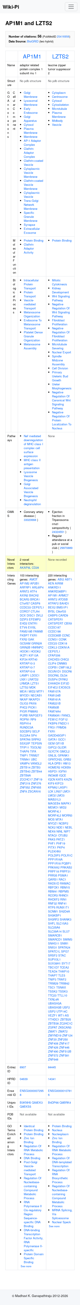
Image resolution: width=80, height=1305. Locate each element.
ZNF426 (53, 1047)
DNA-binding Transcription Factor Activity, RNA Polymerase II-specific (33, 1240)
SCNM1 (53, 911)
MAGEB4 (54, 803)
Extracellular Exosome (32, 230)
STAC (62, 955)
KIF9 (51, 783)
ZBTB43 (25, 771)
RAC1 (62, 879)
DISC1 (31, 615)
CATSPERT (55, 623)
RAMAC (65, 883)
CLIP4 (52, 663)
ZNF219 (25, 783)
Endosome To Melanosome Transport (33, 324)
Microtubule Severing (59, 346)
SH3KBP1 (54, 915)
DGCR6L (53, 675)
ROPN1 (25, 719)
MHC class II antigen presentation (32, 464)
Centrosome (60, 96)
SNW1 (64, 943)
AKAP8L (25, 567)
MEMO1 (53, 807)
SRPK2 (36, 739)
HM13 (66, 763)
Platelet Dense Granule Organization (33, 336)
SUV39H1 (54, 963)
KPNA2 (53, 787)
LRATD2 (33, 679)
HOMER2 (54, 767)
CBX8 (68, 623)
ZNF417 (64, 1043)
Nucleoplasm (60, 1134)
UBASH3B (55, 1007)
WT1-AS (63, 1015)
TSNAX (61, 987)
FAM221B (54, 703)
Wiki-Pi (11, 7)
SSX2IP (25, 743)
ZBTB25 (65, 1019)
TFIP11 (24, 747)
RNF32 (52, 903)
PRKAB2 (66, 867)
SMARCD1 (55, 939)
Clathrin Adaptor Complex (29, 152)
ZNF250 (63, 1039)
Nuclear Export (61, 352)
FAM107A (54, 691)
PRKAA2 (54, 867)
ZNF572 (53, 1055)
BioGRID (32, 41)
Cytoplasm (59, 92)
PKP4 (61, 847)
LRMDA (25, 683)
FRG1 (52, 727)
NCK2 (52, 827)
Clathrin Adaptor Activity (29, 248)
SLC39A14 (55, 931)
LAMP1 (24, 675)
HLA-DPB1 (55, 763)
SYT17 (66, 963)
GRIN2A (36, 643)
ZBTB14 (25, 767)
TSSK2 (52, 991)
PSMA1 (63, 875)
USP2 (52, 1011)
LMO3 (60, 795)
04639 (24, 1079)
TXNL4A (53, 999)
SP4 (34, 735)
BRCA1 (35, 599)
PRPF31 (65, 871)
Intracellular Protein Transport (31, 284)
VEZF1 (52, 1015)
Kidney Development (60, 290)
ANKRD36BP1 (57, 591)
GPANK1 (63, 755)
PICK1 (32, 707)
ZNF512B (65, 1051)
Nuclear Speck (61, 1222)
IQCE (62, 775)
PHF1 (51, 843)
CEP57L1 (38, 607)
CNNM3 (62, 663)
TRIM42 (64, 983)
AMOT (33, 579)
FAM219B (26, 631)
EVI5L (32, 627)
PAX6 (32, 703)
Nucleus (57, 1130)
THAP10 (63, 971)
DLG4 (63, 675)
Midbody (57, 120)
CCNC (66, 635)
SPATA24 (64, 947)
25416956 (63, 36)
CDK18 (62, 643)
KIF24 (24, 659)
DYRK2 (63, 679)
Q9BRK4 (65, 1102)
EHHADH (54, 683)
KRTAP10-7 (27, 667)
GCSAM (25, 643)
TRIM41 (25, 759)
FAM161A (54, 699)
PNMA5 (33, 711)
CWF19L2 (65, 667)
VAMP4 (25, 763)
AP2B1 (34, 583)
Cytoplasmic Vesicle (32, 194)
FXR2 (23, 639)
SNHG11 (53, 943)
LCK (50, 791)
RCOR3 (53, 895)
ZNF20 (52, 1039)
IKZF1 (24, 655)
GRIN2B (25, 647)
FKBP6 (52, 723)
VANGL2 (36, 763)
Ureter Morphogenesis (62, 386)
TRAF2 (61, 979)
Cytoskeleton (60, 104)
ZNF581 (64, 1055)
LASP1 (63, 787)
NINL (59, 831)
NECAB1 (36, 695)
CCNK (63, 639)
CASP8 (35, 603)
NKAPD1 (34, 699)
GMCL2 (65, 751)
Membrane (30, 136)
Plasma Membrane (30, 130)
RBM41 (53, 891)
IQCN (51, 779)
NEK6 (52, 831)
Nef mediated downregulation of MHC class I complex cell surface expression (33, 446)
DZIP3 (24, 619)
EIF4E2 (53, 687)
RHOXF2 (53, 899)
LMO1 (66, 791)
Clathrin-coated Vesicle (33, 162)
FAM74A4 (54, 711)
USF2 (66, 1007)
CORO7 (25, 611)
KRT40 (32, 659)
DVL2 (39, 615)
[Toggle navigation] (71, 6)
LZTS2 (60, 56)
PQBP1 (66, 863)
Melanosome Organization (32, 314)
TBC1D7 (53, 967)
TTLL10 (62, 995)
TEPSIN (36, 743)
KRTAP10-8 (27, 671)
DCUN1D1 (54, 671)
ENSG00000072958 (32, 1093)
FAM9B (38, 631)
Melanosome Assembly (32, 346)
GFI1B (60, 743)
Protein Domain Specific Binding (34, 1258)
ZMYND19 (54, 1035)
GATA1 (52, 739)
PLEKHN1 (54, 851)
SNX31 (52, 947)
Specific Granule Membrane (30, 216)
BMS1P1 (62, 607)
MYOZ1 (53, 823)
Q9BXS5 (25, 1106)
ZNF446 (64, 1047)
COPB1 (53, 667)
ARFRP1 (25, 587)
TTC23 (52, 995)
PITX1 (52, 847)
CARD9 (63, 615)
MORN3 (67, 815)
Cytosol (29, 124)
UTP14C (61, 1011)
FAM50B (53, 707)
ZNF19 (38, 779)
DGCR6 (67, 671)
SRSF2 (52, 955)
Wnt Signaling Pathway (61, 298)
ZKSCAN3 (64, 1027)
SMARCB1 (55, 935)
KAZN (68, 779)
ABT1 (68, 579)
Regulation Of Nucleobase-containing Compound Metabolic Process (32, 1188)
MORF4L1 (54, 811)
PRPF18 (53, 871)
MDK (32, 687)
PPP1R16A (55, 859)
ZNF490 (53, 1051)
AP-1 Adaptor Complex (32, 142)
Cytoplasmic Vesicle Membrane (32, 172)
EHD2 (23, 623)
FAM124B (54, 695)
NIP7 (67, 831)
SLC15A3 (62, 923)
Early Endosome (31, 110)
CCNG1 (53, 639)
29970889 (66, 548)
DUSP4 (53, 679)
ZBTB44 (36, 771)
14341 (52, 1079)
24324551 (58, 532)
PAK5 (51, 839)
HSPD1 (53, 771)
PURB (24, 715)
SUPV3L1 (54, 959)
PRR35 (52, 875)
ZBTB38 (53, 1023)
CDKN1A (64, 647)
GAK (31, 639)
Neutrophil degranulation (32, 502)
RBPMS (63, 891)
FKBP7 (24, 635)
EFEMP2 (35, 619)
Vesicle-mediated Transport (30, 304)
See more (26, 1266)
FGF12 (63, 719)
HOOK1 (25, 651)
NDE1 (60, 827)
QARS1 (53, 879)
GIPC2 (52, 747)
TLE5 (61, 975)
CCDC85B (54, 635)
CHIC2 (64, 659)
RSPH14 (25, 723)
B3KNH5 (25, 1102)
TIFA (33, 751)
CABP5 (53, 615)
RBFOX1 (53, 887)
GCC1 (62, 739)
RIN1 (63, 899)
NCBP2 (63, 823)
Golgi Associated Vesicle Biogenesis (31, 490)
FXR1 (33, 635)
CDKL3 (52, 647)
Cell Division (60, 368)
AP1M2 (24, 583)
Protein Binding (33, 240)
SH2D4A (64, 911)
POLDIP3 (54, 855)
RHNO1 (63, 895)
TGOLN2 (35, 747)
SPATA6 (25, 739)
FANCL (66, 715)
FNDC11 (63, 723)
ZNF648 (53, 1059)
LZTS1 (34, 683)
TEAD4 (52, 971)
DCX (23, 615)
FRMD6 (61, 727)
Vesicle (56, 124)
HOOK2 (36, 651)
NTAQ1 (52, 835)
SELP (36, 731)
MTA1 (59, 819)
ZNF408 (53, 1043)
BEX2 (52, 607)
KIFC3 (59, 783)
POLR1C (66, 855)
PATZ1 (60, 839)
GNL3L (52, 755)
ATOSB (63, 599)
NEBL (68, 827)
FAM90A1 (54, 715)
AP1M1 (32, 56)
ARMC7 (63, 595)
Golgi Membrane (30, 94)
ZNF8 (23, 791)
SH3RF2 (53, 919)
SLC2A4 (25, 735)
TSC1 (51, 987)
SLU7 (66, 931)
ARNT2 (24, 591)
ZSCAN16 (34, 791)
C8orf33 (61, 611)
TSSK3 (63, 991)
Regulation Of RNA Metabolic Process (33, 1150)
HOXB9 (66, 767)
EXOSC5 (64, 687)
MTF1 (40, 691)
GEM (51, 743)
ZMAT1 (52, 1031)
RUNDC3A (26, 727)
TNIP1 (24, 755)
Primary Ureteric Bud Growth (60, 376)
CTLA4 (35, 611)
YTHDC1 (53, 1019)
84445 (52, 1067)
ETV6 (23, 627)
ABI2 (61, 579)
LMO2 (52, 795)
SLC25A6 (54, 927)
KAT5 (59, 779)
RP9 (33, 719)
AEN (51, 583)
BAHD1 (64, 603)
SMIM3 (67, 939)
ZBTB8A (25, 775)
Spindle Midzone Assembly (58, 360)
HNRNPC (37, 647)
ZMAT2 (63, 1031)
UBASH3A (55, 1003)
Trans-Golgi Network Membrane (31, 204)
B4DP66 (53, 1102)
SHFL (51, 923)
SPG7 (65, 951)
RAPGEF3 (35, 715)
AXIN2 (24, 595)
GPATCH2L (55, 759)
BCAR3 (24, 599)
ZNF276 (36, 783)
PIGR (23, 711)
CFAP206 (54, 655)
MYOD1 (25, 695)
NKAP (24, 699)
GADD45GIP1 (57, 735)
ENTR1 (33, 623)
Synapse (29, 224)
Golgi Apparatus (30, 118)
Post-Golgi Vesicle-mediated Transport (30, 1168)
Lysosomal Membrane (31, 102)
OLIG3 (24, 703)
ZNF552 (25, 787)
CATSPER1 (55, 619)
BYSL (51, 611)
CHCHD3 (54, 659)
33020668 (30, 520)
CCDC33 (25, 607)
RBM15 (65, 887)
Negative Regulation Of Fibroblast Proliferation (61, 334)
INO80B (53, 775)
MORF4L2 (54, 815)
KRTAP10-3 (27, 663)
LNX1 (23, 679)
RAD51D (53, 883)
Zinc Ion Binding (29, 1140)
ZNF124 (67, 1035)
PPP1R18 (54, 863)
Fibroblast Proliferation (59, 322)
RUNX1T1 (62, 907)
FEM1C (53, 719)
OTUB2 (63, 835)
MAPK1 (66, 803)
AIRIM (59, 583)
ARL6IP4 (38, 587)
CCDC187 (54, 627)
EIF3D (65, 683)
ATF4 (33, 591)
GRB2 (67, 759)
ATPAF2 (53, 603)
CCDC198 (54, 631)
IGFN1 (62, 771)
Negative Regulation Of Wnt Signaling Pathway (61, 310)
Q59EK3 (37, 1102)
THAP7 (52, 975)
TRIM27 (34, 755)
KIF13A (33, 655)
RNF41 (62, 903)
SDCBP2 (25, 731)
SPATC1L (54, 951)
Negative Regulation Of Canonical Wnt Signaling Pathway (61, 400)
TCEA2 (64, 967)
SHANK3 (65, 919)
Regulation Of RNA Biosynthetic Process (61, 1176)
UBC (34, 759)
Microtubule (59, 108)
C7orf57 (25, 603)
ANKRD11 (54, 587)
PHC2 (23, 707)
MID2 (32, 691)
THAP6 (24, 751)
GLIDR (62, 747)
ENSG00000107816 (60, 1093)
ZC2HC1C (66, 1023)
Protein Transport (30, 294)
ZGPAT (52, 1027)
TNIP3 (52, 979)
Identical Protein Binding (33, 1128)
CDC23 (52, 643)
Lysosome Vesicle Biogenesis (31, 476)
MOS (51, 819)
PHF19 (60, 843)
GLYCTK (53, 751)
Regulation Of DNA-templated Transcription (62, 1162)
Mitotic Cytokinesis (59, 282)
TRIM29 (53, 983)
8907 (23, 1067)
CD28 (35, 567)
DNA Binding (32, 1158)
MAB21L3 (54, 799)
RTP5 (51, 907)
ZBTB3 (35, 767)
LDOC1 (35, 675)
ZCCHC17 (26, 779)
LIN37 (58, 791)
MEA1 (24, 691)
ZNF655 (36, 787)
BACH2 (34, 595)
